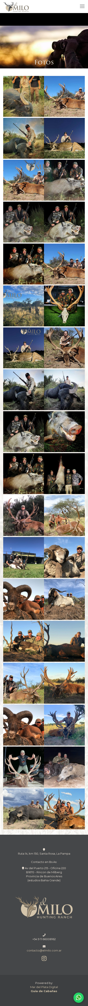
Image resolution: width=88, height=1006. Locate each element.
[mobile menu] (82, 6)
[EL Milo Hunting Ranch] (16, 6)
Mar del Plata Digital (44, 987)
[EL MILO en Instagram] (44, 959)
